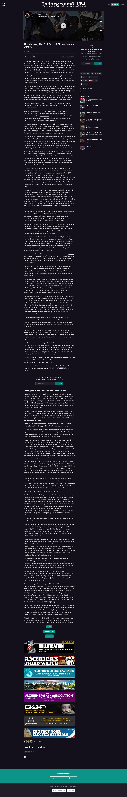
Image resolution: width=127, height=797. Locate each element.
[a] (82, 101)
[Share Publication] (108, 4)
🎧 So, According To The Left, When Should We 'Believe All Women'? (93, 133)
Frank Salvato (27, 50)
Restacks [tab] (33, 751)
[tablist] (30, 751)
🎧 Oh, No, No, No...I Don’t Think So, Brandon (94, 99)
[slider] (63, 38)
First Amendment (32, 411)
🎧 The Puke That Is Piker (92, 106)
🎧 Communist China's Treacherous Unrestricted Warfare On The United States (94, 126)
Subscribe (115, 4)
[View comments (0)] (101, 21)
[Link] (21, 391)
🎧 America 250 (90, 146)
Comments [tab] (27, 751)
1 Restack (40, 741)
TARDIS (26, 531)
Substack (56, 794)
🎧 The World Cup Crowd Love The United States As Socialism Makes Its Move (94, 120)
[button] (52, 26)
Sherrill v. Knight (34, 539)
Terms (66, 786)
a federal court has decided (64, 396)
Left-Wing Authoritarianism (43, 168)
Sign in (122, 4)
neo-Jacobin (44, 116)
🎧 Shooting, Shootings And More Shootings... (93, 113)
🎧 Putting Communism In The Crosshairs (94, 140)
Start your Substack (60, 790)
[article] (91, 101)
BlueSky (39, 214)
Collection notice (73, 786)
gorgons (47, 300)
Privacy (62, 786)
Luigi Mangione (63, 192)
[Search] (105, 4)
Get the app (71, 790)
